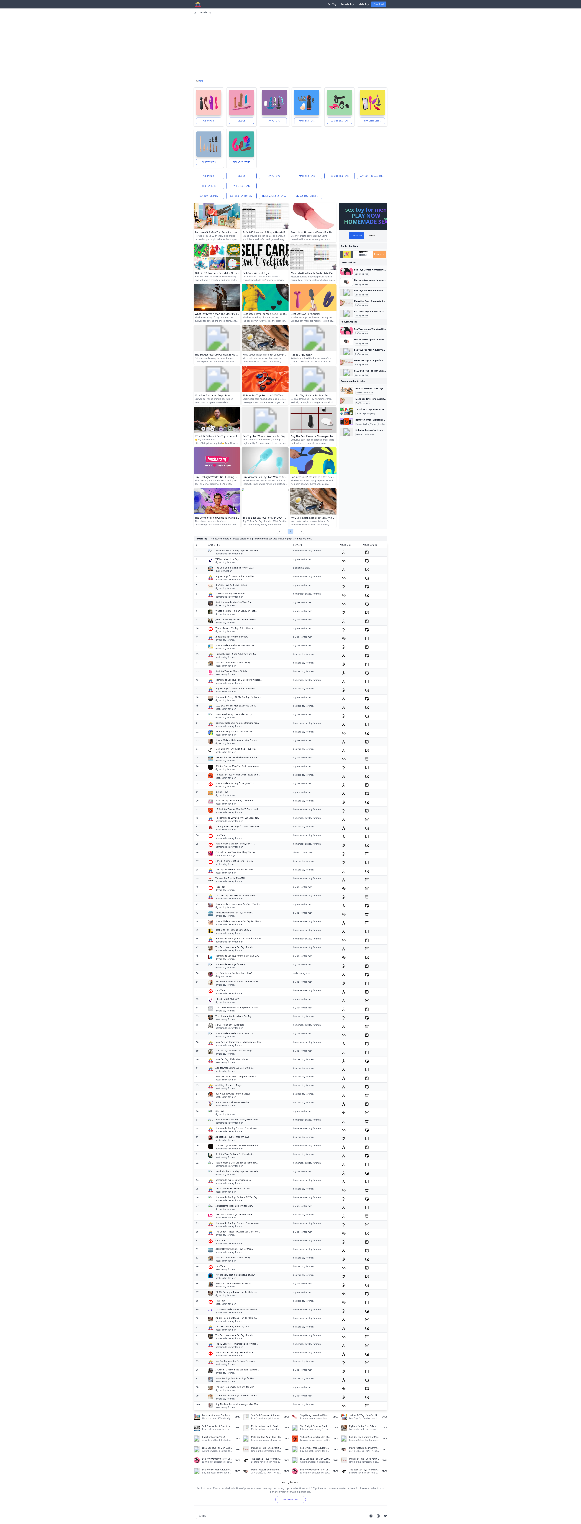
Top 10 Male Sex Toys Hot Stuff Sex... (233, 1188)
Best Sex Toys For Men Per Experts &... (234, 1154)
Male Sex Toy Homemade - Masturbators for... (238, 1042)
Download (379, 4)
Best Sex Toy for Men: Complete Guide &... (236, 1076)
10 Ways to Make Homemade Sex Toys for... (237, 1309)
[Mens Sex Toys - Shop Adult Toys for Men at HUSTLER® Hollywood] (346, 302)
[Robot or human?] (346, 432)
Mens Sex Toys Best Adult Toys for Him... (235, 1378)
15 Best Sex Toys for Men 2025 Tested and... (237, 774)
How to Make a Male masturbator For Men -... (238, 740)
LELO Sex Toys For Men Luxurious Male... (235, 705)
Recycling (371, 413)
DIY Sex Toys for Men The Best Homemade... (237, 766)
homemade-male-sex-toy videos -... (233, 1179)
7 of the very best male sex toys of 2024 (235, 1274)
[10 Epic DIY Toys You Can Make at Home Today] (346, 411)
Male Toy (364, 4)
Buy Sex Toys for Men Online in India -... (235, 576)
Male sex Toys (307, 120)
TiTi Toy (363, 252)
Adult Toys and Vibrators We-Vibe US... (234, 1102)
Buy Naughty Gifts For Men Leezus (232, 1093)
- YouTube (220, 835)
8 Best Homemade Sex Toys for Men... (234, 912)
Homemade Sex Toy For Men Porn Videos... (236, 1128)
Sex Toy (332, 4)
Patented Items (241, 162)
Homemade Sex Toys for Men (230, 964)
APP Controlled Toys (374, 120)
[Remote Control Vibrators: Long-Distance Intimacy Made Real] (346, 421)
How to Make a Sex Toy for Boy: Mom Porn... (237, 1119)
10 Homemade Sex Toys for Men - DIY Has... (237, 1395)
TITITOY (363, 255)
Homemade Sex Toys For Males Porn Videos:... (238, 679)
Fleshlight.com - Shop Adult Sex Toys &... (235, 653)
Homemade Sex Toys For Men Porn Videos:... (237, 1223)
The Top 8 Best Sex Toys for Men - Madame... (238, 826)
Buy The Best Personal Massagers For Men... (237, 1404)
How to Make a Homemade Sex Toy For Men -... (239, 921)
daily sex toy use (223, 976)
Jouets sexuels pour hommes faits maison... (237, 722)
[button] (285, 531)
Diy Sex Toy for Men (364, 393)
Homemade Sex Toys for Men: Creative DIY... (237, 955)
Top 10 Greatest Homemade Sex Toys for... (236, 1343)
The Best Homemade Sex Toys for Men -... (236, 1335)
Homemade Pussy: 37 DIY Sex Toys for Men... (238, 697)
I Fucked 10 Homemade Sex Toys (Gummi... (237, 1369)
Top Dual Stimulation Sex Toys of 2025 (234, 567)
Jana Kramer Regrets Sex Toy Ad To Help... (236, 619)
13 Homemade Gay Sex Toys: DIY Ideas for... (237, 817)
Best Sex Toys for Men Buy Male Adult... (235, 800)
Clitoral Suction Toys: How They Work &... (236, 852)
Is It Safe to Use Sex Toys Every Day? (233, 973)
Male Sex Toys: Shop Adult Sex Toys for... (235, 748)
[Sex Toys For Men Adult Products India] (346, 292)
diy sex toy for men (307, 195)
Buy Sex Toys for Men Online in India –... (235, 688)
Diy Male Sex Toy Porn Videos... (231, 593)
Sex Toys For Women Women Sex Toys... (235, 869)
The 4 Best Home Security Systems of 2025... (237, 1007)
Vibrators (209, 120)
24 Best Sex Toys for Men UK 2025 (232, 1136)
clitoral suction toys (225, 855)
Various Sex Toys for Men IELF (230, 878)
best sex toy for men (242, 195)
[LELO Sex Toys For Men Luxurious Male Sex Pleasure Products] (346, 313)
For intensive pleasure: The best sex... (234, 731)
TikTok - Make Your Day (227, 559)
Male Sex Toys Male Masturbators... (233, 1059)
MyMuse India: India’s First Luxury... (233, 662)
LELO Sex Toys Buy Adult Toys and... (233, 1326)
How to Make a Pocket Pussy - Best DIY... (235, 645)
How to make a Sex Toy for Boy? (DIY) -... (235, 783)
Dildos (241, 120)
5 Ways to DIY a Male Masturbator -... (234, 1283)
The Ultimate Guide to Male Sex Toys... (234, 1016)
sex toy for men (209, 195)
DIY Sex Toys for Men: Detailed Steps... (234, 1050)
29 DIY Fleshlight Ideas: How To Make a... (236, 1292)
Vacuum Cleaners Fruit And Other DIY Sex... (237, 981)
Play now (379, 254)
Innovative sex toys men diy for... (231, 636)
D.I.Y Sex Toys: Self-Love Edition (231, 584)
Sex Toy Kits (209, 162)
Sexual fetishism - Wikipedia (229, 1024)
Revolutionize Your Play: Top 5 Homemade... (237, 550)
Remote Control (362, 424)
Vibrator (373, 424)
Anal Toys (274, 120)
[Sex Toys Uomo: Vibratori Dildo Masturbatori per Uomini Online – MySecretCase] (346, 271)
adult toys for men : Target (228, 1085)
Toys (364, 413)
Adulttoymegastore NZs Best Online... (234, 1067)
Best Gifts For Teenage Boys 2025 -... (233, 929)
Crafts (358, 413)
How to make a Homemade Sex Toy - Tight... (237, 904)
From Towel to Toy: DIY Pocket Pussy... (234, 714)
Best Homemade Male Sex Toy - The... (234, 602)
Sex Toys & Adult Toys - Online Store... (234, 1214)
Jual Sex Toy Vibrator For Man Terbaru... (235, 1361)
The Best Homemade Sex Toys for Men (234, 947)
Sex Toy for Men (361, 274)
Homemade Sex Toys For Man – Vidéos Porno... (238, 938)
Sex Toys (219, 1110)
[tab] (200, 81)
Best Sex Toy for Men (365, 434)
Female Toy (347, 4)
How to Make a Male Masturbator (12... (235, 1033)
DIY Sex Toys (221, 791)
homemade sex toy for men (275, 195)
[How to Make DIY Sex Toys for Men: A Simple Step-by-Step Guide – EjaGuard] (346, 390)
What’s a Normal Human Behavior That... (236, 610)
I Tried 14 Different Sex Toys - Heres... (234, 860)
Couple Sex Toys (339, 120)
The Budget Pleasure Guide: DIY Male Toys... (237, 1231)
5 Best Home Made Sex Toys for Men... (234, 1205)
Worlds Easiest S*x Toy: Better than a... (235, 628)
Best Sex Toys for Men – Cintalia (231, 671)
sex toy (202, 1515)
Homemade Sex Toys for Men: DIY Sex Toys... (237, 1197)
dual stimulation (223, 570)
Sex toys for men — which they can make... (237, 757)
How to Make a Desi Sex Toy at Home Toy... (236, 1162)
